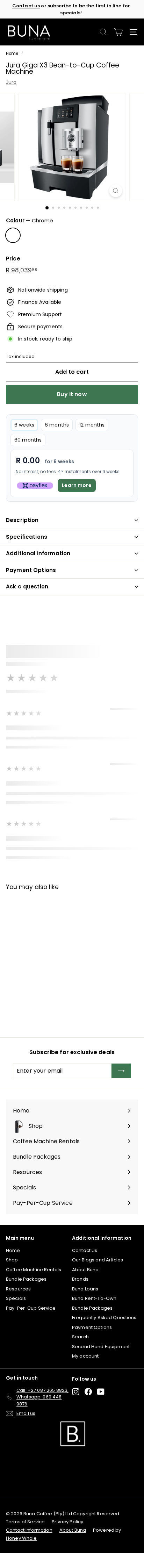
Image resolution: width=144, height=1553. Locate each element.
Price (13, 258)
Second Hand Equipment (101, 1346)
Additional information (38, 553)
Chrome (13, 235)
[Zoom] (115, 190)
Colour (29, 220)
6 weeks (24, 424)
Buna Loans (85, 1289)
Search (80, 1336)
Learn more (76, 485)
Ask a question (27, 586)
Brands (80, 1279)
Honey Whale (21, 1538)
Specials (16, 1298)
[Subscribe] (121, 1071)
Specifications (26, 537)
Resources (18, 1289)
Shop (12, 1260)
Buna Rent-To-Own (94, 1298)
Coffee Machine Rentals (33, 1269)
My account (85, 1356)
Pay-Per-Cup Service (31, 1308)
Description (22, 520)
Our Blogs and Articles (97, 1260)
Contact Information (29, 1530)
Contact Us (84, 1250)
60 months (28, 439)
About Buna (85, 1269)
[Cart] (118, 32)
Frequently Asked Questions (104, 1317)
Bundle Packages (26, 1279)
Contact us (26, 5)
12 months (92, 424)
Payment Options (31, 570)
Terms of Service (25, 1521)
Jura (11, 82)
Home (12, 53)
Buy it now (72, 394)
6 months (57, 424)
